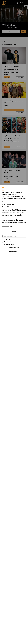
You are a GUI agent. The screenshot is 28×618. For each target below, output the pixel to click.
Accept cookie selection (14, 247)
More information (13, 251)
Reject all (14, 231)
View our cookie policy (7, 226)
